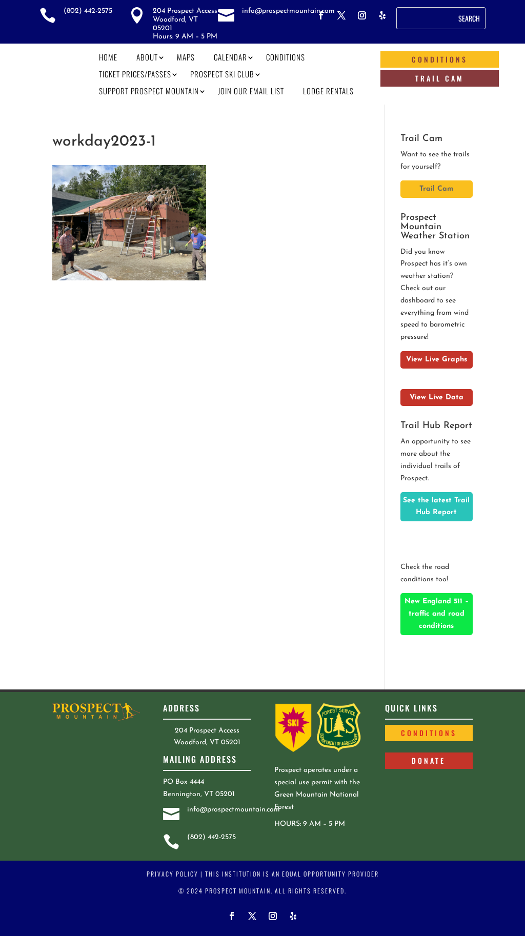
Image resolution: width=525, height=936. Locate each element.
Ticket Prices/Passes (135, 73)
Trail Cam (439, 78)
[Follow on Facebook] (321, 15)
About (147, 57)
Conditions (285, 57)
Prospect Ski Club (222, 73)
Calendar (230, 57)
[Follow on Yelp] (382, 15)
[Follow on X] (341, 15)
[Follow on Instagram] (362, 15)
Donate (429, 760)
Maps (186, 57)
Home (108, 57)
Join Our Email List (251, 90)
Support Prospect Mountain (149, 90)
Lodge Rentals (328, 90)
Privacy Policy (172, 873)
